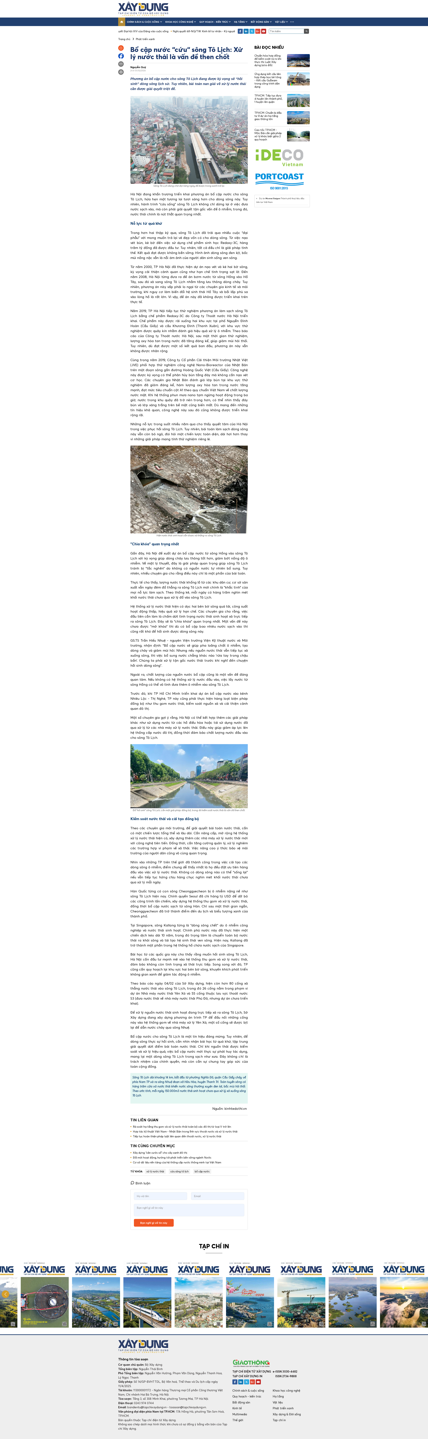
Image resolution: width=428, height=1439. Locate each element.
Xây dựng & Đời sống (287, 1414)
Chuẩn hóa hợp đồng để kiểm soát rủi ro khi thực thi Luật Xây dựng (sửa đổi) (267, 60)
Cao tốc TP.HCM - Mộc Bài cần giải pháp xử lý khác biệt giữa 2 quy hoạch (268, 134)
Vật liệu (280, 21)
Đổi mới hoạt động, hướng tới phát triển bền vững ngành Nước (172, 1157)
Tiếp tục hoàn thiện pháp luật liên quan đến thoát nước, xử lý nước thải (177, 1136)
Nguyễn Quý (138, 67)
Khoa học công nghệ (179, 21)
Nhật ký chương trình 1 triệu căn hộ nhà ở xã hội (188, 31)
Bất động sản (260, 21)
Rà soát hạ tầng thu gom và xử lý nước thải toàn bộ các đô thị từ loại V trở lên (182, 1126)
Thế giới (237, 1420)
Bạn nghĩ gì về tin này (153, 1222)
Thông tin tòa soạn (133, 1359)
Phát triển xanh (283, 1408)
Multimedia (239, 1414)
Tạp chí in (279, 1420)
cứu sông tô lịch (179, 1171)
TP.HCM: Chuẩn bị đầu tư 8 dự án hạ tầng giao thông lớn (268, 116)
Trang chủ (124, 39)
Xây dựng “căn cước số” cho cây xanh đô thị (160, 1152)
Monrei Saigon (272, 198)
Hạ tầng (239, 21)
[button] (292, 22)
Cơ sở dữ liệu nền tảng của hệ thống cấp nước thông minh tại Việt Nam (177, 1162)
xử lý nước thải (155, 1171)
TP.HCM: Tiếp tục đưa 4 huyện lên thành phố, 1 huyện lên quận (268, 99)
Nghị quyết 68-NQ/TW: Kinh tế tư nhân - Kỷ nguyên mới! (121, 31)
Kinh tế (237, 1408)
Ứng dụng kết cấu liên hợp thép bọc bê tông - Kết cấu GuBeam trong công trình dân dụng (267, 80)
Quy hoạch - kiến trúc (213, 21)
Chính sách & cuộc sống (143, 21)
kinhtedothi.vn (236, 1109)
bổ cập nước (202, 1171)
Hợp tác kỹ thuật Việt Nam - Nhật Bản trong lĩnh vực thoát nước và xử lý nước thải (185, 1131)
